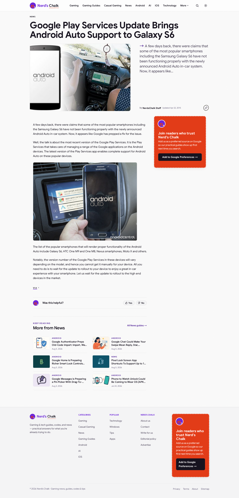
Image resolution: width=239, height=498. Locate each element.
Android (140, 5)
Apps (112, 438)
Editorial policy (148, 438)
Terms (186, 489)
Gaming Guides (91, 5)
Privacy (176, 489)
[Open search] (197, 5)
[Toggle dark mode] (205, 5)
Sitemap (205, 489)
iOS (157, 5)
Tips (112, 432)
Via (35, 288)
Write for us (147, 432)
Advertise (146, 444)
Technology (169, 5)
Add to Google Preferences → (180, 157)
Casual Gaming (112, 5)
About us (145, 420)
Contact (145, 426)
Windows (115, 426)
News (128, 5)
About (195, 489)
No (142, 302)
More (183, 5)
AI (150, 5)
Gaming (74, 5)
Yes (130, 302)
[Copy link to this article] (206, 108)
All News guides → (137, 325)
